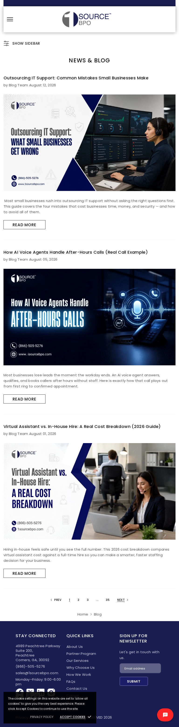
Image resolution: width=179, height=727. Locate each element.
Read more (24, 225)
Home (82, 614)
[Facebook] (20, 690)
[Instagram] (51, 690)
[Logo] (86, 19)
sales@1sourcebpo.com (37, 672)
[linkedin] (41, 690)
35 (108, 600)
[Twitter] (30, 690)
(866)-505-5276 (30, 666)
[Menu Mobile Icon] (10, 19)
